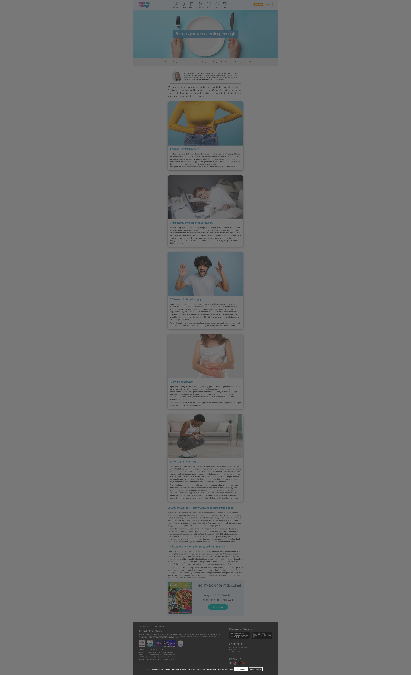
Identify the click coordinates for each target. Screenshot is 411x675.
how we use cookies (227, 669)
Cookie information (255, 669)
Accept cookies (241, 669)
